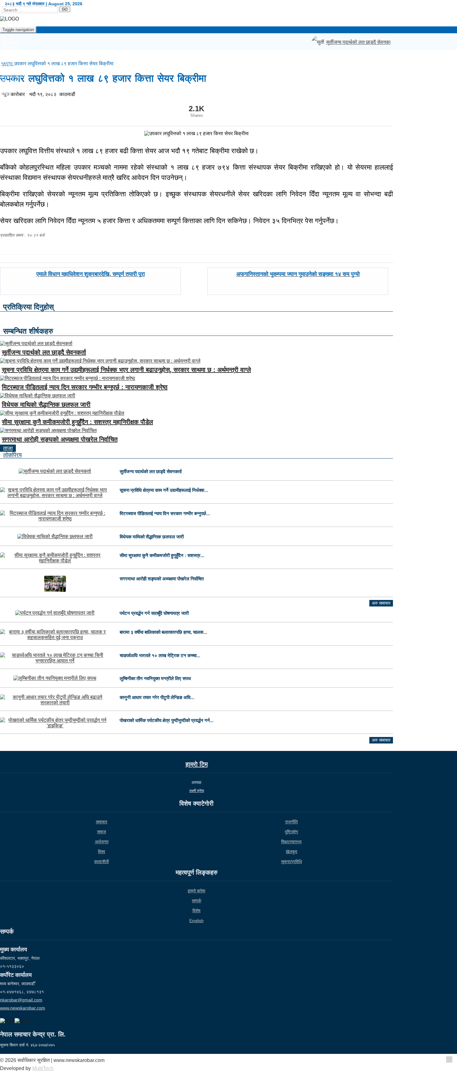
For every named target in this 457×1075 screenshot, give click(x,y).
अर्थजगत (101, 841)
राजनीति (291, 821)
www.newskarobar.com (22, 1007)
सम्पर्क (196, 900)
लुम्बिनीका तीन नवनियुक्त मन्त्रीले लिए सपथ (155, 678)
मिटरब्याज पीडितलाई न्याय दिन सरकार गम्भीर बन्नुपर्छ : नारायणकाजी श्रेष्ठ (85, 387)
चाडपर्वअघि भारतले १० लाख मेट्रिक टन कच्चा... (160, 655)
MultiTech (42, 1068)
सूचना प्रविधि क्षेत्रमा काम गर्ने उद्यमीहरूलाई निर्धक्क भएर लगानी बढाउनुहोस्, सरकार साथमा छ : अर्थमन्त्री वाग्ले (126, 369)
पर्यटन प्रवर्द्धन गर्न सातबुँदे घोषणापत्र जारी (154, 613)
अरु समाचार (381, 603)
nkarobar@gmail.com (21, 999)
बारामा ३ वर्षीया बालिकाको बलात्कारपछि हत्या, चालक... (163, 632)
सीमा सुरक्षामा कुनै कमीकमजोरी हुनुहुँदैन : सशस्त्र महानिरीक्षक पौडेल (77, 422)
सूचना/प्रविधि (15, 88)
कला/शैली (101, 861)
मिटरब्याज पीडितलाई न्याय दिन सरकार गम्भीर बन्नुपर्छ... (165, 513)
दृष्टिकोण (291, 831)
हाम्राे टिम (197, 764)
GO (64, 9)
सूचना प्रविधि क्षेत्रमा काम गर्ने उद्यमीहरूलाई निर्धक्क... (164, 490)
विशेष (196, 910)
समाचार (101, 821)
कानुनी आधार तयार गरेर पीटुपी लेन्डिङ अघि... (157, 697)
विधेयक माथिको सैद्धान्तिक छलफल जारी (46, 404)
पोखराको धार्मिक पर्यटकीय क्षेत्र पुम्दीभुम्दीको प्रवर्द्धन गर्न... (167, 720)
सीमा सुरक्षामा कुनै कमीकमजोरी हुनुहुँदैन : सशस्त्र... (162, 555)
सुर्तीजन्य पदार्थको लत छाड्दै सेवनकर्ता (355, 42)
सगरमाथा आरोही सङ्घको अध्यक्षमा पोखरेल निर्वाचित (60, 439)
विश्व (101, 851)
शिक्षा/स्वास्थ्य (291, 841)
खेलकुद (291, 851)
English (11, 108)
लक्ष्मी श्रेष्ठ (196, 791)
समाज (101, 831)
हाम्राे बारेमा (196, 890)
